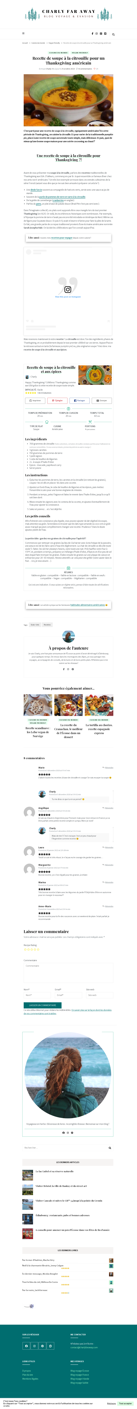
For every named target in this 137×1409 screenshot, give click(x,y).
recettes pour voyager (62, 238)
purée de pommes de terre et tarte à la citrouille (62, 197)
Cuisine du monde (58, 53)
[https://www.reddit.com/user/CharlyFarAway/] (50, 1346)
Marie (41, 767)
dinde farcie (36, 190)
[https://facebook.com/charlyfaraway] (26, 1346)
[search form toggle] (113, 35)
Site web (90, 989)
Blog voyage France (80, 1375)
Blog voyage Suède (79, 1383)
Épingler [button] (59, 400)
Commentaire (30, 960)
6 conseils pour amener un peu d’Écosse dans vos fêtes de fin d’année (73, 1229)
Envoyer (103, 400)
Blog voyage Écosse (80, 1371)
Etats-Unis (35, 625)
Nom (27, 989)
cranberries (58, 200)
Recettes (47, 625)
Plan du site (27, 1375)
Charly (48, 69)
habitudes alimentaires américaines (88, 605)
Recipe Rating (30, 945)
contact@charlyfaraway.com (84, 1347)
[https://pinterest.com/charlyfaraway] (42, 1346)
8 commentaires (85, 69)
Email (58, 989)
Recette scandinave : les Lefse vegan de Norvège (38, 732)
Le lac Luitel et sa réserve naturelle (55, 1171)
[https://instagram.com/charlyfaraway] (34, 1346)
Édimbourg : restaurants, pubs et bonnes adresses (63, 1215)
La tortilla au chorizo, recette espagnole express (99, 729)
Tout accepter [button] (125, 1403)
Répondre (109, 767)
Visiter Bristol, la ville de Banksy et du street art (61, 1185)
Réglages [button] (111, 1403)
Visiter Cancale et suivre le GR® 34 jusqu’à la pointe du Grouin (69, 1200)
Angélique (43, 808)
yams (38, 204)
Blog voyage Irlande (80, 1379)
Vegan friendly (80, 53)
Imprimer (36, 400)
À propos (26, 1371)
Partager (81, 400)
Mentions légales (30, 1379)
